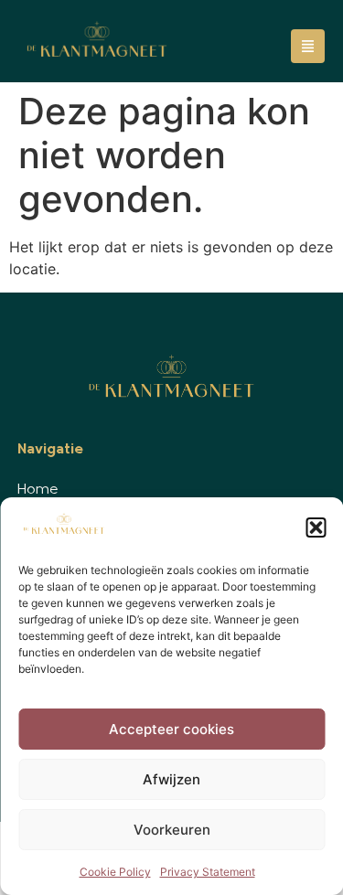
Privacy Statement (207, 872)
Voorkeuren (172, 829)
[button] (315, 527)
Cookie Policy (115, 872)
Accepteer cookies (171, 729)
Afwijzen (171, 779)
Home (38, 490)
